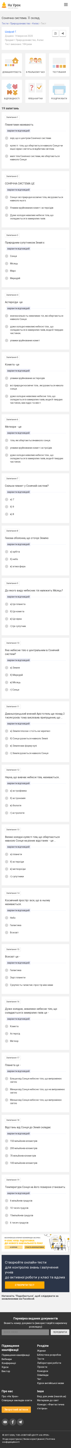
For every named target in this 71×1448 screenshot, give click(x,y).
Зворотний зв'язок (16, 1409)
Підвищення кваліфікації (16, 1355)
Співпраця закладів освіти (17, 1400)
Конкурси (42, 1371)
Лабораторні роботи (49, 1362)
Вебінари (7, 1359)
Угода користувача (12, 1439)
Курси (5, 1367)
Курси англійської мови (50, 1383)
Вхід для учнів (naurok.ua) (51, 1396)
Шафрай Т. (11, 31)
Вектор (6, 1371)
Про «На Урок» (10, 1396)
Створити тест (25, 1285)
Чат (39, 1379)
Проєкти (42, 1366)
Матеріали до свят (48, 1400)
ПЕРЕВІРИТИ (60, 1332)
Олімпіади (42, 1375)
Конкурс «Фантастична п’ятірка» (50, 1406)
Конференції (9, 1363)
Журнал (41, 1350)
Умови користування (33, 1439)
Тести (40, 1358)
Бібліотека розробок (49, 1354)
